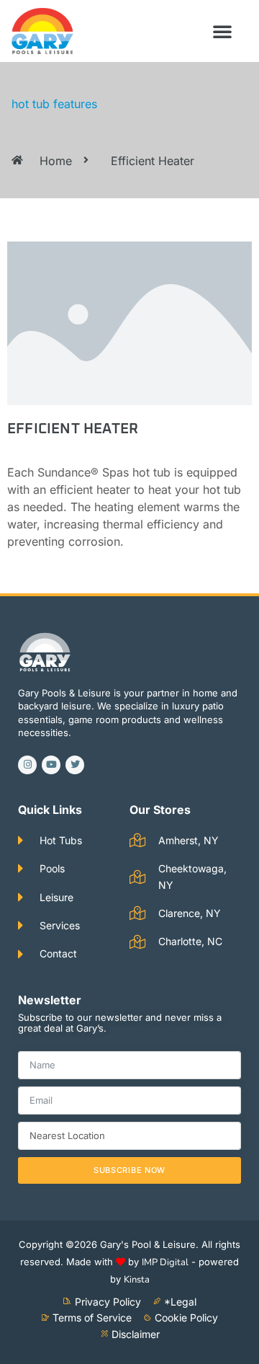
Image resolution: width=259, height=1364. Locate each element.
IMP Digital (165, 1262)
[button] (222, 31)
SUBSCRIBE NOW (129, 1170)
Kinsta (137, 1279)
